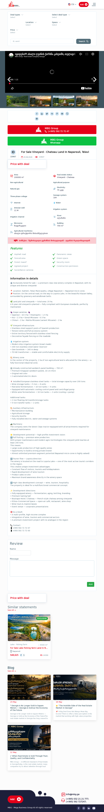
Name (13, 549)
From (12, 34)
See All (11, 610)
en (72, 4)
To (28, 34)
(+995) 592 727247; (76, 801)
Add (91, 584)
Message (14, 559)
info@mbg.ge (73, 794)
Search (82, 41)
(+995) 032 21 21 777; (77, 799)
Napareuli (16, 651)
